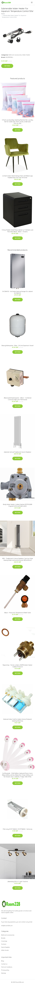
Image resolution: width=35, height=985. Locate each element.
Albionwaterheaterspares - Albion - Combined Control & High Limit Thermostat (17, 398)
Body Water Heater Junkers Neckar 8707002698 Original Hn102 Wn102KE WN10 (17, 505)
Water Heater (26, 55)
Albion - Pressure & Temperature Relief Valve (17, 612)
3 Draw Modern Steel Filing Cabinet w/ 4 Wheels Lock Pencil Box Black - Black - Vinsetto (17, 230)
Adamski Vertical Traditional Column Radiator (17, 452)
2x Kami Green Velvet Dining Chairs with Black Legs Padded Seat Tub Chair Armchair (17, 176)
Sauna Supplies (5, 947)
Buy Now (7, 66)
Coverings (4, 941)
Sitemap (3, 973)
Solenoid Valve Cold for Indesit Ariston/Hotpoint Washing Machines (17, 720)
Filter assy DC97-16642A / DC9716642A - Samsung (17, 829)
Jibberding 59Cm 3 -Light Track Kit (17, 881)
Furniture (3, 944)
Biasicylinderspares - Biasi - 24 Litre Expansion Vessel (17, 345)
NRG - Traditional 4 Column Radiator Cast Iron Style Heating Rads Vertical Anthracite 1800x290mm (17, 559)
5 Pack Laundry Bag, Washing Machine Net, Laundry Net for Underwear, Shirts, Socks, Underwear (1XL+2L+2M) (17, 121)
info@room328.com (7, 925)
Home (3, 13)
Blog (2, 961)
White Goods (5, 950)
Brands (3, 938)
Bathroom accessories (15, 55)
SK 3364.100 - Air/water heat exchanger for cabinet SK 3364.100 (17, 292)
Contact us (4, 964)
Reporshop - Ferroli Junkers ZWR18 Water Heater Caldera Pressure (17, 666)
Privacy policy (5, 970)
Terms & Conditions (6, 967)
